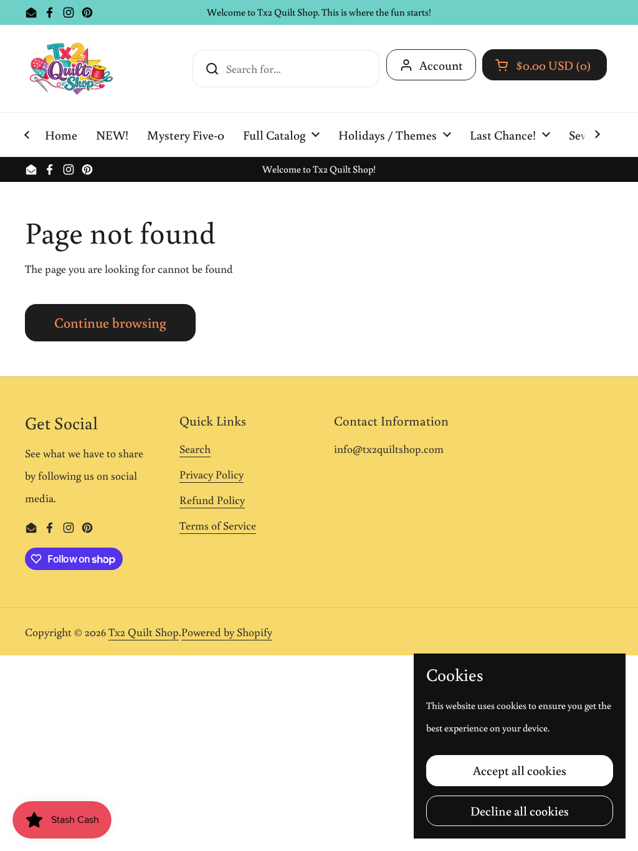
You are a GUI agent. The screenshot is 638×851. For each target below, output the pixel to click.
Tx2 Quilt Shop (143, 631)
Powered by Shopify (226, 631)
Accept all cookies (519, 770)
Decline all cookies (519, 810)
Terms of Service (217, 525)
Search (195, 448)
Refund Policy (212, 499)
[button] (544, 64)
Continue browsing (110, 322)
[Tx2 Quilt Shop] (71, 68)
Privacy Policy (211, 474)
